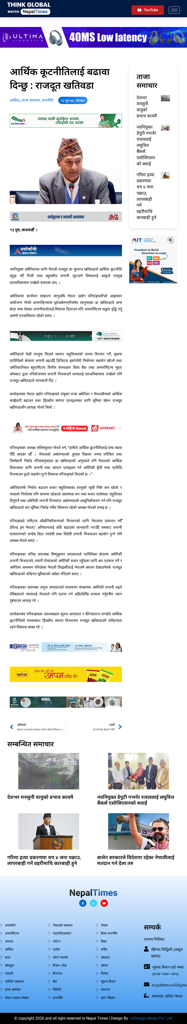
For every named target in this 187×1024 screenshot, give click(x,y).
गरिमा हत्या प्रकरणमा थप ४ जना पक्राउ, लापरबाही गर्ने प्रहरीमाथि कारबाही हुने (146, 196)
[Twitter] (93, 903)
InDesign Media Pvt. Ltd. (152, 1018)
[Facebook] (82, 903)
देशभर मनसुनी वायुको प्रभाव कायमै (147, 107)
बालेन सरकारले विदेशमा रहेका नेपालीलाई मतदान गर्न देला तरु (135, 860)
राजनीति (47, 100)
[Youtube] (104, 903)
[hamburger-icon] (174, 10)
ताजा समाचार (30, 100)
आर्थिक (15, 100)
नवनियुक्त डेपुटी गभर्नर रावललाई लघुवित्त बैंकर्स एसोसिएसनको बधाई (146, 145)
